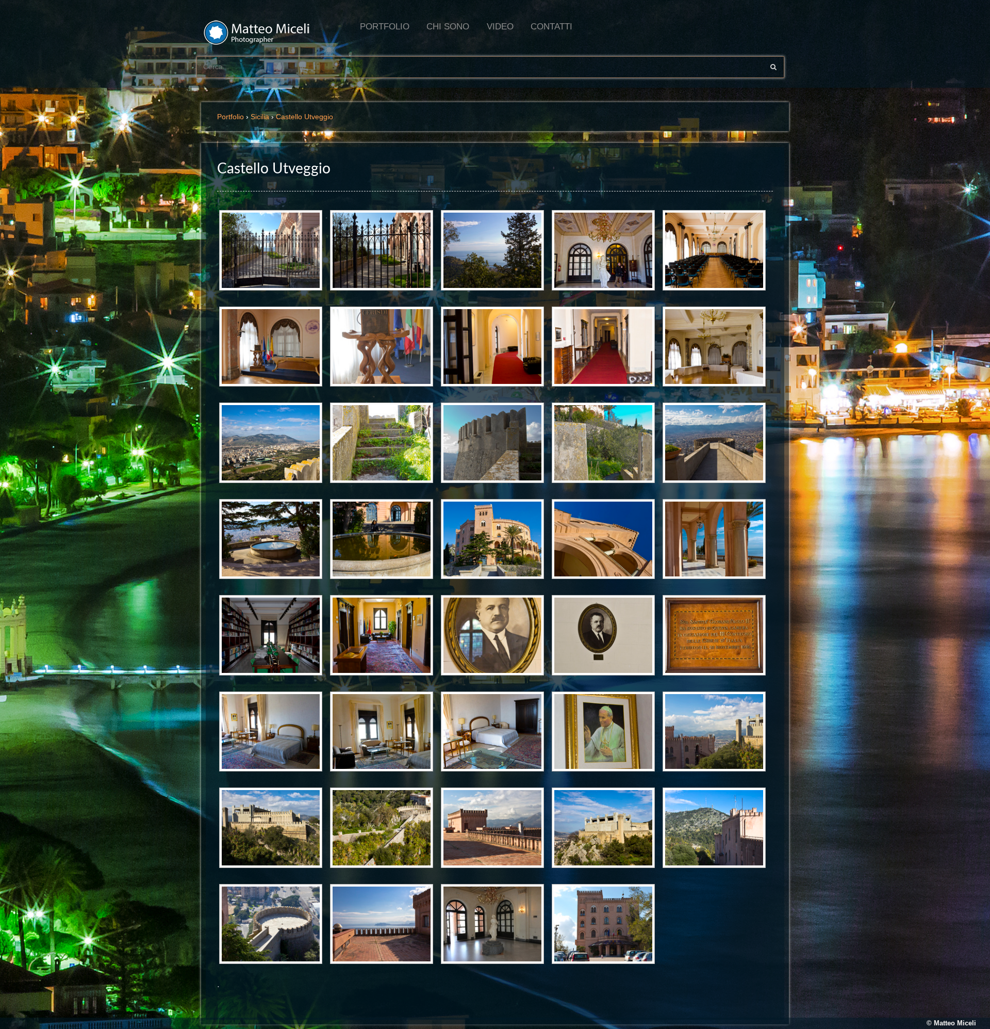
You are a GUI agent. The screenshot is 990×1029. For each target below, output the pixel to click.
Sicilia (260, 116)
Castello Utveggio (304, 116)
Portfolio (384, 26)
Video (500, 26)
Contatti (551, 26)
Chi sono (447, 26)
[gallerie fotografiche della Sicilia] (263, 36)
